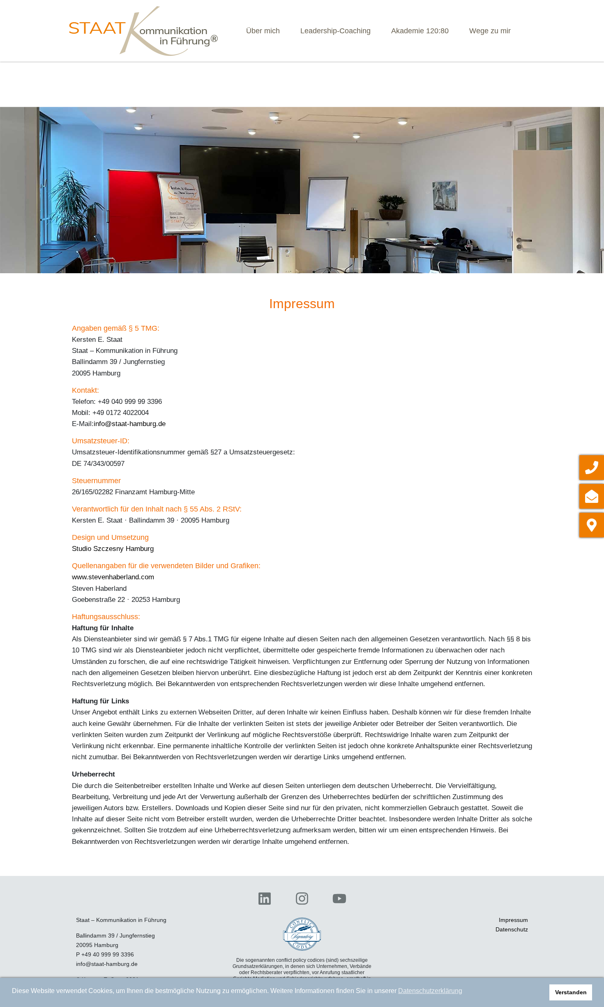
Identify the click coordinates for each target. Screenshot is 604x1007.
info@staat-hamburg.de (130, 424)
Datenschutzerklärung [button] (430, 990)
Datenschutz (512, 929)
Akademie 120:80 (420, 31)
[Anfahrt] (591, 525)
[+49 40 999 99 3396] (591, 467)
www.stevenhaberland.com (113, 577)
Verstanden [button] (571, 992)
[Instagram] (302, 898)
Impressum (513, 920)
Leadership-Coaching (335, 31)
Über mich (263, 31)
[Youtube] (339, 898)
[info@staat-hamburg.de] (591, 496)
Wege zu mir (490, 31)
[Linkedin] (264, 898)
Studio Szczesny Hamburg (113, 549)
